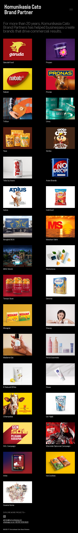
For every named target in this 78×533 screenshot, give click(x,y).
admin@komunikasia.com (12, 520)
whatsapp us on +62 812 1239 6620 (16, 522)
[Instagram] (4, 516)
